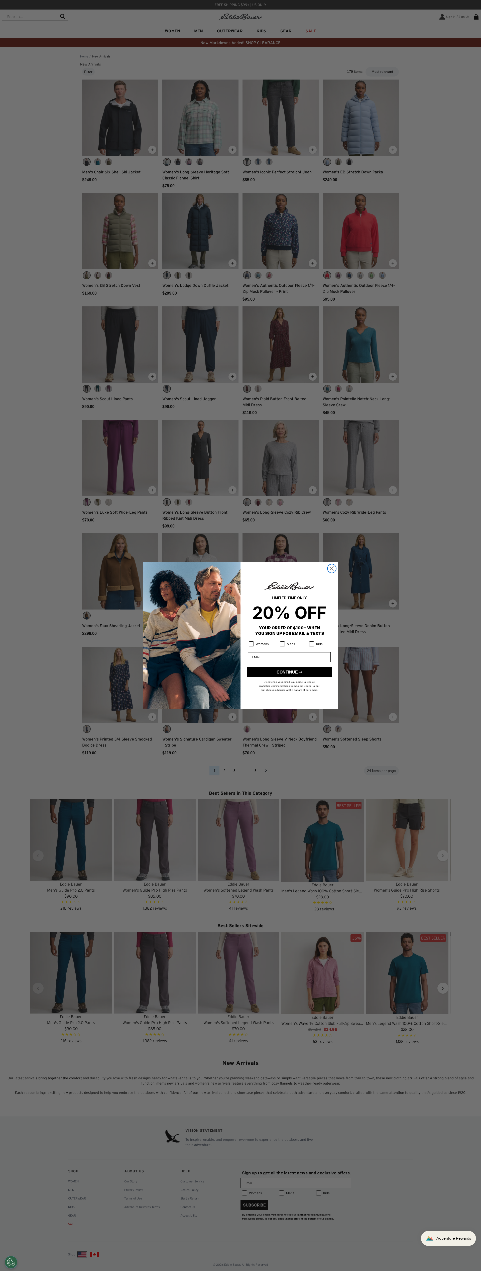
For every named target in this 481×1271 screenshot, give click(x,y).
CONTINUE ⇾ (289, 672)
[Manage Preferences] (11, 1262)
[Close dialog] (331, 568)
